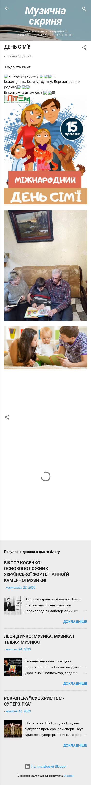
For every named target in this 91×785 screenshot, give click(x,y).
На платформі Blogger (48, 766)
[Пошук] (84, 9)
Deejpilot (68, 775)
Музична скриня (45, 15)
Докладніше (75, 622)
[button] (84, 48)
